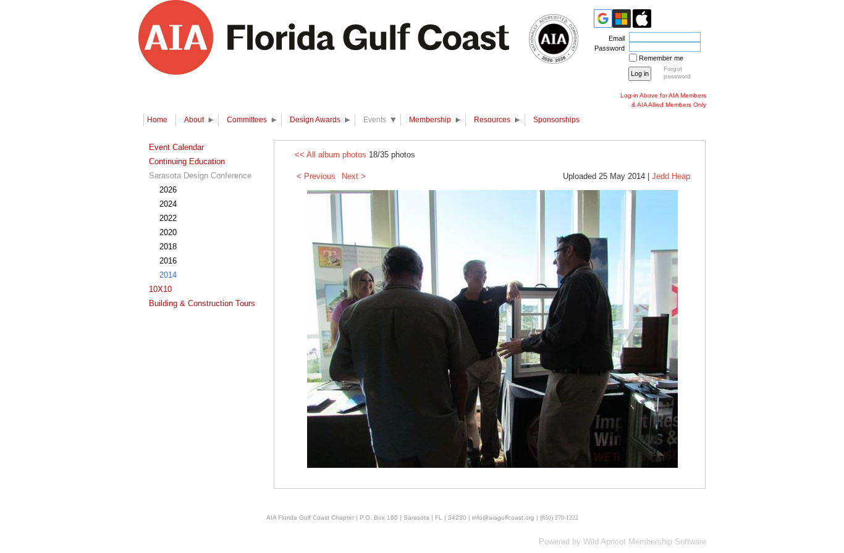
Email (614, 38)
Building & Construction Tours (202, 303)
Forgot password (677, 72)
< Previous (316, 176)
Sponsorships (556, 119)
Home (157, 119)
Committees (247, 119)
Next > (354, 176)
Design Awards (315, 119)
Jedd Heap (671, 176)
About (194, 119)
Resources (492, 119)
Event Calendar (176, 147)
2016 (168, 260)
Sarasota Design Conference (200, 175)
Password (607, 48)
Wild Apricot (604, 541)
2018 (168, 246)
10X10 (160, 289)
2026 (168, 189)
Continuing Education (187, 161)
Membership (430, 119)
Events (374, 119)
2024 (168, 204)
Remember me (661, 58)
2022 (168, 218)
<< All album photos (330, 154)
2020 (168, 232)
